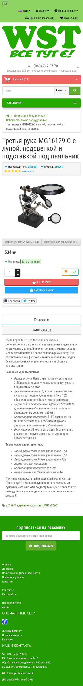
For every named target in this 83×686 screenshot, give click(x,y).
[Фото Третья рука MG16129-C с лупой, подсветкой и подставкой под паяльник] (41, 205)
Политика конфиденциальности (21, 573)
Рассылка (7, 639)
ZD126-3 (11, 505)
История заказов (12, 635)
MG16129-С (51, 505)
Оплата (6, 564)
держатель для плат (30, 505)
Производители (11, 602)
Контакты (8, 590)
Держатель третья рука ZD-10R (22, 241)
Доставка (7, 568)
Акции (5, 607)
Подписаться (43, 546)
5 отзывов (27, 171)
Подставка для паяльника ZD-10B (62, 241)
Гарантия (7, 581)
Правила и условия (13, 577)
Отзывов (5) (43, 330)
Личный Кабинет (12, 631)
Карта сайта (9, 594)
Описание (43, 320)
